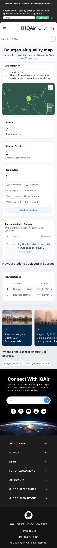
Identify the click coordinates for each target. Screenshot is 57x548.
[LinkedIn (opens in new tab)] (43, 411)
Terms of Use (28, 530)
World (3, 39)
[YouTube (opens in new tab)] (28, 411)
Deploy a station (13, 134)
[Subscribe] (47, 400)
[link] (40, 28)
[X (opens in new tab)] (21, 411)
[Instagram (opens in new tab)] (36, 411)
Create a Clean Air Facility (17, 157)
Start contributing (28, 210)
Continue (43, 18)
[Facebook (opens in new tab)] (13, 411)
